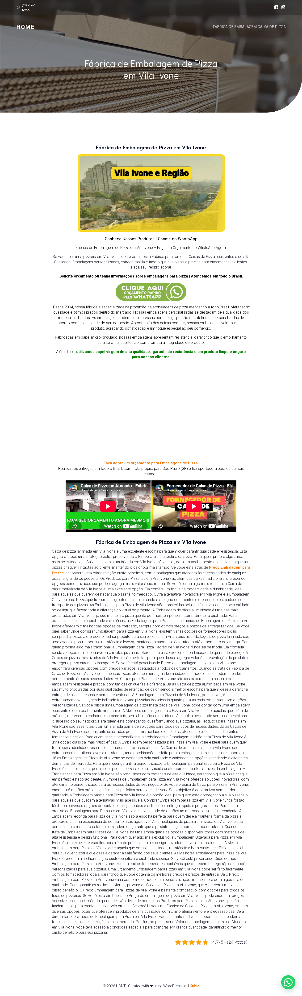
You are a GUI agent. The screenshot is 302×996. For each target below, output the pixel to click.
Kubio (195, 986)
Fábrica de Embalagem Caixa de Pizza (249, 27)
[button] (288, 982)
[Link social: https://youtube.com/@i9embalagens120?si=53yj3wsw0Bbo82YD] (282, 7)
